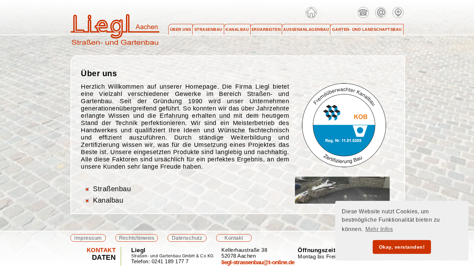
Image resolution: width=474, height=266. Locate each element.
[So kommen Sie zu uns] (398, 12)
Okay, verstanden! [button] (402, 247)
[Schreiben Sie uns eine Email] (380, 12)
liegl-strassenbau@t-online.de (257, 262)
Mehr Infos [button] (379, 229)
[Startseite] (311, 12)
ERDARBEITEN (266, 29)
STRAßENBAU (208, 29)
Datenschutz (187, 238)
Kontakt (234, 238)
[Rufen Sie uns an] (363, 12)
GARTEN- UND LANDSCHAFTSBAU (367, 29)
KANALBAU (237, 29)
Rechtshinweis (137, 238)
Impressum (88, 238)
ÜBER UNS (180, 29)
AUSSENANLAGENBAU (306, 29)
